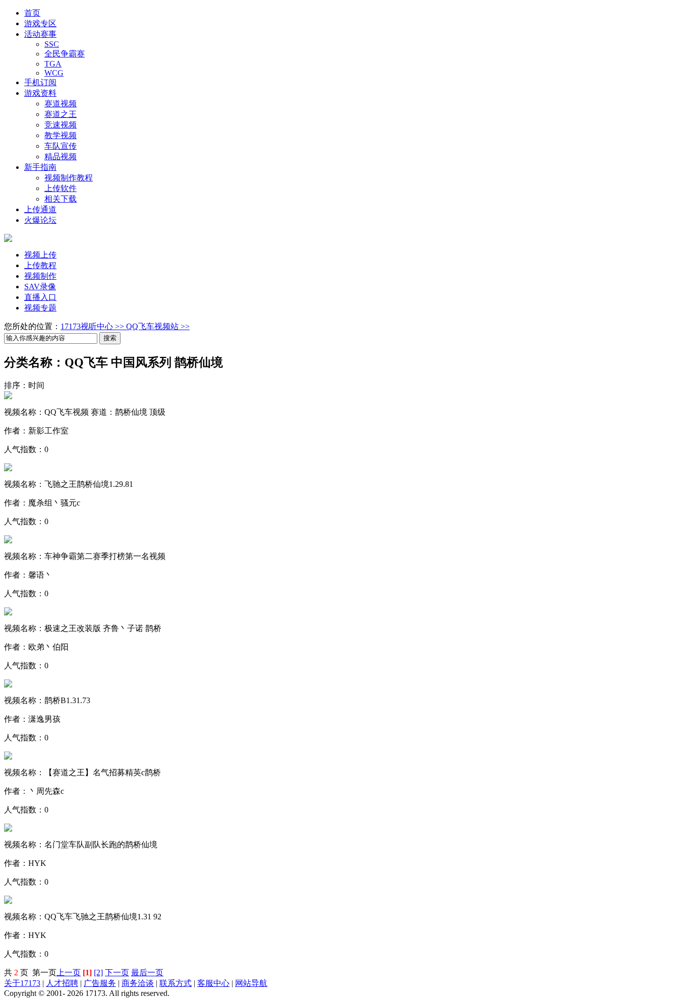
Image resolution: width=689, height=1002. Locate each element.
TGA (53, 63)
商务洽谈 (138, 983)
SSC (51, 44)
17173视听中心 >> (93, 326)
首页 (32, 13)
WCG (54, 73)
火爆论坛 (40, 220)
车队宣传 (60, 146)
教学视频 (60, 135)
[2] (98, 972)
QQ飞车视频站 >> (158, 326)
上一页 (68, 972)
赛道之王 (60, 114)
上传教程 (40, 265)
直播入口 (40, 297)
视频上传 (40, 254)
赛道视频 (60, 103)
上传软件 (60, 188)
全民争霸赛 (64, 53)
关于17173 (22, 983)
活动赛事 (40, 34)
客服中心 (213, 983)
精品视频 (60, 156)
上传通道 (40, 209)
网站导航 (251, 983)
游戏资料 (40, 93)
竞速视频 (60, 124)
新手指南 (40, 167)
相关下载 (60, 199)
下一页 (117, 972)
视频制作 (40, 276)
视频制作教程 (68, 177)
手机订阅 (40, 82)
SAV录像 (40, 286)
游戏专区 (40, 23)
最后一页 (147, 972)
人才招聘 (62, 983)
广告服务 (100, 983)
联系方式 (175, 983)
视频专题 (40, 307)
